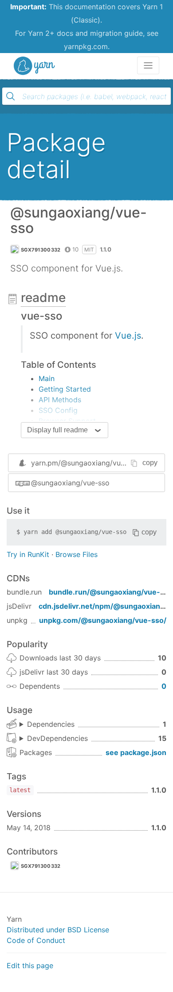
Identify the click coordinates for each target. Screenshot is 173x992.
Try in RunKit (28, 554)
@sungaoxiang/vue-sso (70, 482)
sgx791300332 (41, 250)
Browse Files (76, 554)
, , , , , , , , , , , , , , (54, 739)
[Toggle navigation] (148, 65)
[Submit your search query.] (11, 96)
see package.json (136, 752)
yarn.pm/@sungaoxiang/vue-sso (85, 462)
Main (47, 378)
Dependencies (51, 724)
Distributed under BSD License (58, 929)
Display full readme (57, 430)
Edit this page (30, 965)
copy (149, 462)
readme (43, 297)
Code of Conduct (36, 940)
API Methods (60, 399)
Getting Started (65, 389)
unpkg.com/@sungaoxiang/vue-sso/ (102, 620)
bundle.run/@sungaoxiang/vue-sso (111, 592)
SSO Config (58, 410)
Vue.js (128, 335)
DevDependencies (57, 738)
